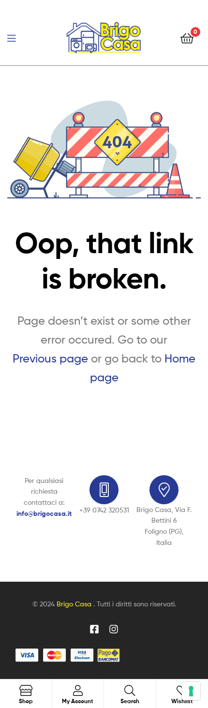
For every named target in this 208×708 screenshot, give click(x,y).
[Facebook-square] (94, 629)
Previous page (50, 358)
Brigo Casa (75, 604)
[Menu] (19, 37)
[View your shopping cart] (186, 37)
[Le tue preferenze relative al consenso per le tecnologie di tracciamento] (191, 691)
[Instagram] (114, 629)
